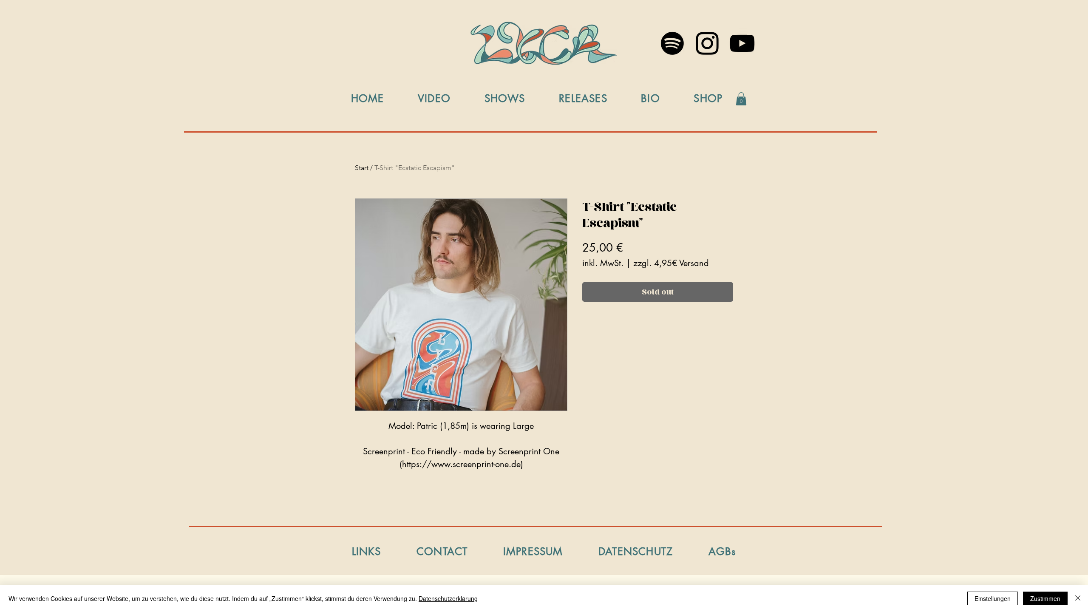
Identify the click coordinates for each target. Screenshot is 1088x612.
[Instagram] (707, 43)
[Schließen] (1078, 598)
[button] (741, 98)
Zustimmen (1045, 598)
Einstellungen (993, 598)
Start (361, 168)
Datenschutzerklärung (448, 598)
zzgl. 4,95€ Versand (671, 263)
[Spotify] (672, 43)
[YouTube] (742, 43)
